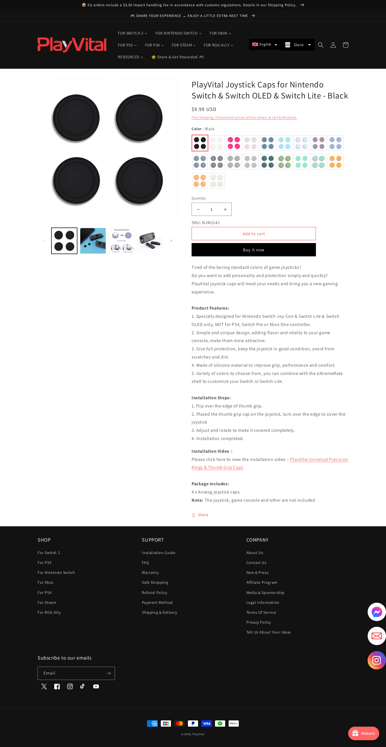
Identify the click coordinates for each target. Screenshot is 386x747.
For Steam (47, 602)
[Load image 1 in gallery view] (64, 241)
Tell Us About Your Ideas (268, 632)
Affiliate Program (261, 582)
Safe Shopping (155, 582)
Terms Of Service (261, 612)
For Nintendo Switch (56, 572)
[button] (265, 44)
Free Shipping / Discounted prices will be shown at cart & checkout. (244, 117)
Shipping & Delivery (159, 612)
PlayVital (198, 734)
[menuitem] (132, 33)
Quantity (199, 198)
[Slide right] (171, 241)
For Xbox (46, 582)
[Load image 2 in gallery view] (93, 241)
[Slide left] (44, 241)
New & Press (257, 572)
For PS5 (44, 562)
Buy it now (253, 249)
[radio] (200, 143)
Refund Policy (154, 592)
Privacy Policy (258, 622)
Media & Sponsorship (265, 592)
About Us (254, 552)
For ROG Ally (49, 612)
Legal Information (262, 602)
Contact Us (256, 562)
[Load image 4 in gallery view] (150, 241)
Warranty (150, 572)
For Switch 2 (49, 552)
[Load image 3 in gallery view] (122, 241)
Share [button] (203, 514)
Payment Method (157, 602)
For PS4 (44, 592)
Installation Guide (158, 552)
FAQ (145, 562)
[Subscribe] (108, 673)
